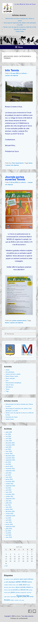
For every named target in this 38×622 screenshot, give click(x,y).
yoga (22, 600)
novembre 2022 (10, 481)
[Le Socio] (19, 40)
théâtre (12, 600)
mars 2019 (9, 537)
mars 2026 (9, 440)
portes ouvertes (17, 320)
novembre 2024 (10, 458)
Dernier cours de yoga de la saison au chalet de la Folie (19, 27)
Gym (7, 380)
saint (5, 596)
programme (23, 592)
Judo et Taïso (10, 385)
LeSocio (24, 73)
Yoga (7, 391)
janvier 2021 (9, 509)
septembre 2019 (10, 526)
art (4, 582)
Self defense (9, 387)
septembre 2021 (10, 498)
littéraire (23, 590)
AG (5, 579)
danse (25, 585)
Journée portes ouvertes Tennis (15, 178)
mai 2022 (8, 488)
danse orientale (21, 587)
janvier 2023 (9, 479)
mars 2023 (9, 477)
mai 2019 (8, 533)
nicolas (30, 590)
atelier (18, 582)
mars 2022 (9, 492)
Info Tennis (12, 70)
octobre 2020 (9, 513)
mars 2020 (9, 522)
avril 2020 (8, 520)
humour (6, 590)
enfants (28, 587)
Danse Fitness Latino (12, 376)
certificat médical (8, 584)
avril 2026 (8, 438)
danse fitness (12, 587)
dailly (20, 585)
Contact (34, 611)
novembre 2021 (10, 494)
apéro (22, 579)
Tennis (7, 389)
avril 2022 (8, 490)
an (10, 579)
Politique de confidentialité (19, 618)
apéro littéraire (28, 579)
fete (32, 587)
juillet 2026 (9, 432)
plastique (18, 592)
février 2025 (9, 453)
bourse (29, 582)
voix (20, 600)
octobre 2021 (9, 496)
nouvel (5, 592)
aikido (7, 579)
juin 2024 (8, 462)
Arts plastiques (10, 372)
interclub (10, 590)
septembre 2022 (10, 486)
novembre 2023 (10, 468)
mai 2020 (8, 518)
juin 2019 (8, 531)
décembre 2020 (10, 511)
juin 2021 (8, 505)
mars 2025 (9, 451)
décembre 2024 (10, 455)
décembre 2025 (10, 443)
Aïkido (7, 370)
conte (17, 584)
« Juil (5, 566)
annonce (16, 579)
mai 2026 (8, 436)
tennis (22, 163)
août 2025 (8, 447)
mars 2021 (9, 507)
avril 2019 (8, 535)
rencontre (29, 592)
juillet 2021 (9, 503)
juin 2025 (8, 449)
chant (14, 584)
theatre (7, 600)
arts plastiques (10, 582)
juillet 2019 (9, 528)
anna (12, 579)
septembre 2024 (10, 460)
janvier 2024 (9, 466)
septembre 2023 (10, 470)
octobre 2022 (9, 483)
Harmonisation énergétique (13, 382)
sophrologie (13, 596)
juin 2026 (8, 434)
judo (19, 590)
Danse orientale (10, 378)
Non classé (15, 163)
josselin (15, 590)
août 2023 (8, 473)
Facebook (30, 611)
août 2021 (8, 501)
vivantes (16, 600)
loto (27, 590)
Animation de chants (20, 29)
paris (9, 592)
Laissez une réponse (11, 75)
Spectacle (22, 596)
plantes (13, 592)
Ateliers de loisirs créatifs (13, 374)
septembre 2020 (10, 515)
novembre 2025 (10, 445)
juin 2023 (8, 475)
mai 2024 (8, 464)
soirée (8, 596)
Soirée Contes (20, 31)
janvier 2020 (9, 524)
